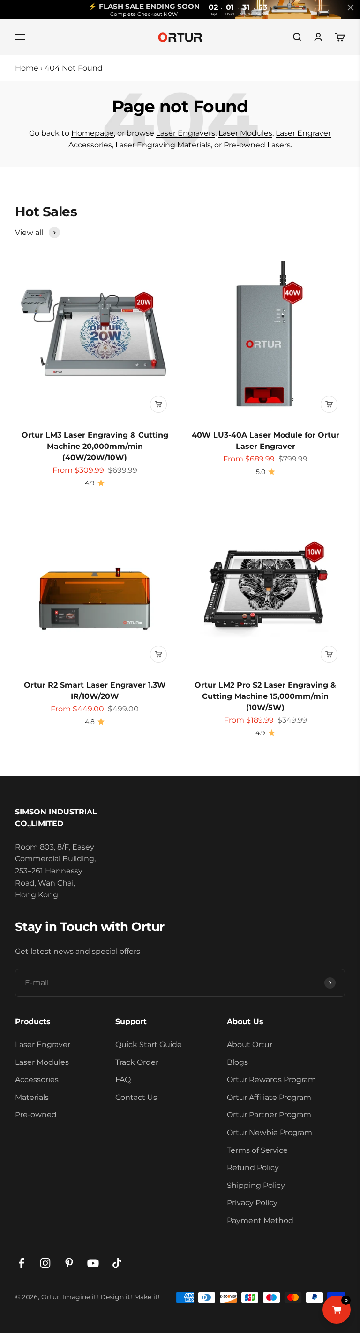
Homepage (92, 133)
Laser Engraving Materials (163, 144)
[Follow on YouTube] (93, 1263)
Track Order (136, 1062)
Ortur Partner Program (269, 1114)
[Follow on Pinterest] (69, 1263)
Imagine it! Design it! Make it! (111, 1297)
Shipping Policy (256, 1185)
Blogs (237, 1062)
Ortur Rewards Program (271, 1079)
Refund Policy (253, 1167)
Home (26, 68)
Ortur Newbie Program (269, 1132)
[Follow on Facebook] (21, 1263)
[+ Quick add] (158, 404)
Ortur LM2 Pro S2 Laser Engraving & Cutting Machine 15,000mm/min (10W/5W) (265, 696)
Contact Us (136, 1097)
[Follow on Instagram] (45, 1263)
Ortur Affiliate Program (269, 1097)
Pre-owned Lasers (257, 144)
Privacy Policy (252, 1202)
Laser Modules (245, 133)
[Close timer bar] (350, 7)
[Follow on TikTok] (117, 1263)
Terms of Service (257, 1150)
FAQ (123, 1079)
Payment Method (260, 1220)
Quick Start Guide (148, 1044)
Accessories (37, 1079)
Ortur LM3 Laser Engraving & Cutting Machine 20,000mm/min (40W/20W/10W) (95, 446)
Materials (32, 1097)
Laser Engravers (185, 133)
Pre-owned (36, 1114)
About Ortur (249, 1044)
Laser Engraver (42, 1044)
